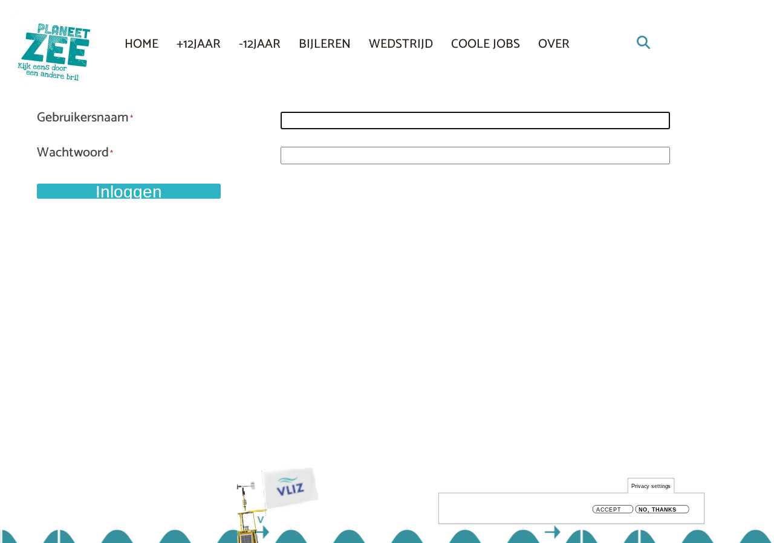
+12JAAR (199, 44)
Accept (608, 509)
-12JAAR (260, 44)
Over (554, 44)
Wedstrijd (401, 44)
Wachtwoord (73, 153)
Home (141, 44)
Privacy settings (651, 486)
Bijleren (325, 44)
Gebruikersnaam (83, 118)
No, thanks (658, 509)
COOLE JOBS (485, 44)
